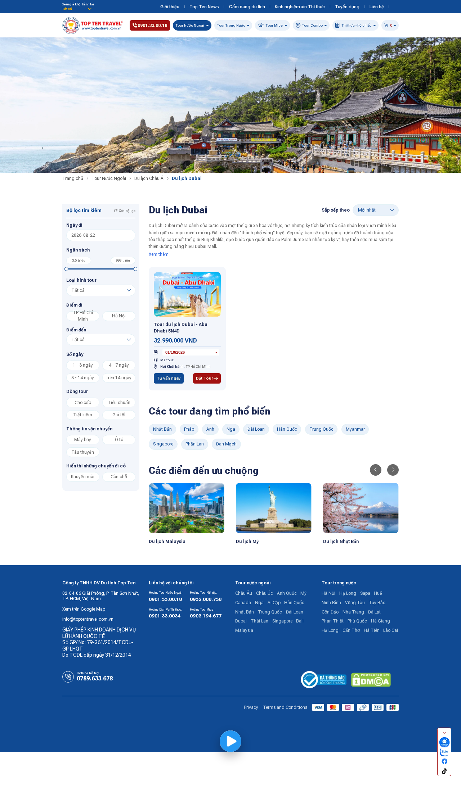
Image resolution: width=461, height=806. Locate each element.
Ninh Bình (331, 602)
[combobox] (190, 352)
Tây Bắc (377, 602)
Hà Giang (380, 621)
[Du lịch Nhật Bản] (361, 508)
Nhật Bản (162, 429)
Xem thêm (159, 254)
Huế (378, 593)
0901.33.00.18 (165, 599)
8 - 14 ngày (82, 377)
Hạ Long (347, 593)
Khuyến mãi (82, 476)
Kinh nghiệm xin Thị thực (300, 6)
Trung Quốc (321, 429)
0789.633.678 (95, 678)
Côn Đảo (330, 612)
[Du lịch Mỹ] (274, 508)
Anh (210, 429)
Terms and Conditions (285, 707)
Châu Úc (264, 593)
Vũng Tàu (355, 602)
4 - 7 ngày (119, 365)
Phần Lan (194, 444)
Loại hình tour (81, 280)
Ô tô (119, 439)
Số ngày (74, 354)
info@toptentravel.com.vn (87, 619)
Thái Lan (259, 621)
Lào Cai (390, 630)
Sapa (365, 593)
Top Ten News (204, 6)
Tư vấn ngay (169, 378)
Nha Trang (353, 612)
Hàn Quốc (287, 429)
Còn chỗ (119, 476)
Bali (300, 621)
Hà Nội (119, 315)
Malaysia (244, 630)
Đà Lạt (374, 612)
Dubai (241, 621)
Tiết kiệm (82, 414)
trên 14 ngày (119, 377)
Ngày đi (74, 225)
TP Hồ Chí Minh (83, 316)
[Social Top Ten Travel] (444, 742)
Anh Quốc (287, 593)
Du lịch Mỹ (247, 541)
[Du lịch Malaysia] (186, 508)
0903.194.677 (205, 616)
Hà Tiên (372, 630)
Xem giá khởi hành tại (78, 4)
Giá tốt (119, 414)
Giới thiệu (169, 6)
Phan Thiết (333, 621)
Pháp (189, 429)
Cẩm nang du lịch (247, 6)
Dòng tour (77, 391)
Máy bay (82, 439)
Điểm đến (76, 329)
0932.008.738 (205, 599)
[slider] (66, 269)
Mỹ (303, 593)
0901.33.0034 (164, 616)
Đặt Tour (204, 378)
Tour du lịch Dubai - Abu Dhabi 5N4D (180, 328)
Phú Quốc (357, 621)
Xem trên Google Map (83, 609)
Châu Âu (243, 593)
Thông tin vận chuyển (89, 428)
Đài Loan (256, 429)
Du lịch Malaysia (167, 541)
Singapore (163, 444)
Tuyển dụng (347, 6)
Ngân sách (78, 250)
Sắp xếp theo (336, 210)
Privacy (251, 707)
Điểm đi (74, 305)
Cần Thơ (351, 630)
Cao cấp (83, 402)
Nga (231, 429)
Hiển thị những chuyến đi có (96, 465)
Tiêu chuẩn (119, 402)
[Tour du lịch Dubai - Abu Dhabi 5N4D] (187, 293)
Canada (243, 602)
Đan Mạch (226, 444)
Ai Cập (274, 602)
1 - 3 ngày (83, 365)
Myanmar (355, 429)
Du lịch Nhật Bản (341, 541)
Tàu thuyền (82, 452)
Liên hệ (377, 6)
